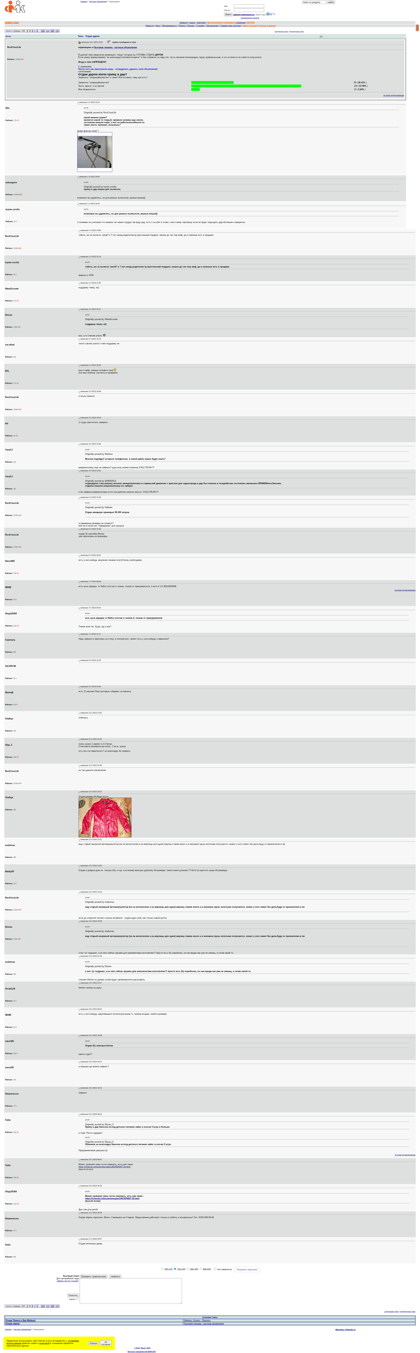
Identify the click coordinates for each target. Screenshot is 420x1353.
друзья (272, 25)
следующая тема (281, 31)
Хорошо (93, 1343)
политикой (44, 1343)
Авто (158, 25)
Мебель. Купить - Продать (197, 1320)
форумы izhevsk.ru (345, 1329)
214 (47, 31)
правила (183, 22)
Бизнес (191, 25)
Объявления (212, 25)
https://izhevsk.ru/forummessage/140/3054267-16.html (104, 1167)
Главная (83, 1)
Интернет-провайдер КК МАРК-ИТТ (142, 1352)
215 (52, 31)
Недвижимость (169, 25)
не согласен (105, 1343)
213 (43, 31)
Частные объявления (98, 1)
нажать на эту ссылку (67, 1281)
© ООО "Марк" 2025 (142, 1348)
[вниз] (417, 28)
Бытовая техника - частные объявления (115, 47)
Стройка (200, 25)
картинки (201, 22)
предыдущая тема (296, 31)
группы (263, 25)
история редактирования (393, 95)
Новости (150, 25)
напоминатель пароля (250, 18)
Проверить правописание (93, 1276)
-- (78, 102)
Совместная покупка (230, 25)
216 (57, 31)
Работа (182, 25)
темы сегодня (249, 25)
